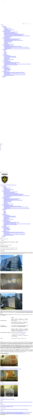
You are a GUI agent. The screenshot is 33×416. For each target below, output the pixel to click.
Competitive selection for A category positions (19, 409)
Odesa (5, 53)
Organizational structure (7, 30)
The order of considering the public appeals (10, 56)
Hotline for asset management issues (9, 44)
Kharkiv (5, 51)
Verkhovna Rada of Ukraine (10, 412)
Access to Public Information (6, 220)
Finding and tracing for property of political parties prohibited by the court (14, 34)
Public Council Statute (7, 226)
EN (2, 24)
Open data (5, 65)
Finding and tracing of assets (6, 31)
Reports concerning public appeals (9, 59)
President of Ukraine (3, 412)
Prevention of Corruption (5, 71)
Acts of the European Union (13, 405)
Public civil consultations (7, 69)
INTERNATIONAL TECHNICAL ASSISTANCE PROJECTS (13, 46)
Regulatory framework (7, 55)
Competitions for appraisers (8, 41)
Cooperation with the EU (7, 207)
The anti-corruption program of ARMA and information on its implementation (14, 74)
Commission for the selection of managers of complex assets (12, 38)
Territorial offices (4, 49)
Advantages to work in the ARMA (5, 409)
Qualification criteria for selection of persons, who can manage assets (13, 40)
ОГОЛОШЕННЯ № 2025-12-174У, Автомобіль (7, 399)
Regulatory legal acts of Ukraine (4, 405)
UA (1, 24)
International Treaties (20, 405)
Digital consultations (7, 68)
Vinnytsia (5, 52)
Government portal (16, 412)
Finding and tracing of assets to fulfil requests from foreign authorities (13, 194)
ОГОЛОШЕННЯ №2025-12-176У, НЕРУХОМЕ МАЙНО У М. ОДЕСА (10, 368)
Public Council (4, 66)
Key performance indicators (8, 36)
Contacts (5, 70)
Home (3, 25)
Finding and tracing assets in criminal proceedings (10, 191)
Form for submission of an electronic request (10, 63)
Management (5, 188)
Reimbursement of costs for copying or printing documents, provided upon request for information (17, 223)
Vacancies (11, 409)
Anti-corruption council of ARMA (9, 75)
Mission (5, 27)
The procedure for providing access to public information (12, 62)
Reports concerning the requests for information (10, 64)
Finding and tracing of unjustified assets (9, 32)
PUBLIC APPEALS (5, 54)
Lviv (4, 210)
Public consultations (5, 67)
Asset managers (6, 43)
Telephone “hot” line (7, 58)
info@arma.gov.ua (27, 311)
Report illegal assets (7, 37)
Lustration (26, 409)
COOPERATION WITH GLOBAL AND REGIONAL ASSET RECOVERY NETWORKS (17, 48)
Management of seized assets (6, 197)
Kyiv (5, 50)
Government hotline (22, 412)
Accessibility (4, 76)
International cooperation (5, 204)
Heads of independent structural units (9, 29)
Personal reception (6, 217)
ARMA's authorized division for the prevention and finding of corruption (14, 72)
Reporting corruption (6, 233)
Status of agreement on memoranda (9, 45)
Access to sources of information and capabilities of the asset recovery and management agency (17, 35)
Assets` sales (6, 42)
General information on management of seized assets (11, 39)
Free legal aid (6, 60)
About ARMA (4, 26)
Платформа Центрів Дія (28, 412)
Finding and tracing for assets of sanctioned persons (11, 33)
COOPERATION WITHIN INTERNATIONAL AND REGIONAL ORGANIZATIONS (16, 47)
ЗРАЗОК (24, 332)
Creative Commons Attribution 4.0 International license (20, 413)
